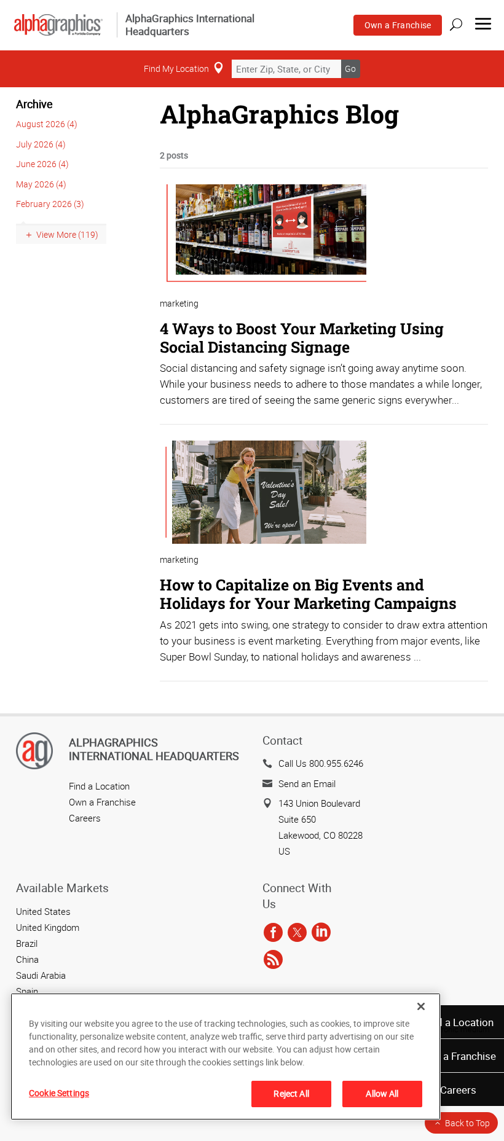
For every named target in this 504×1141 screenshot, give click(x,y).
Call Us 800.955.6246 (320, 763)
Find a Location (458, 1022)
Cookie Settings (59, 1093)
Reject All (291, 1093)
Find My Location (176, 68)
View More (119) (67, 234)
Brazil (26, 943)
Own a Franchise (397, 25)
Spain (27, 991)
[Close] (421, 1006)
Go (350, 68)
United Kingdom (47, 927)
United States (43, 911)
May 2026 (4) (41, 184)
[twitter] (297, 933)
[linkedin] (321, 933)
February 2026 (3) (50, 204)
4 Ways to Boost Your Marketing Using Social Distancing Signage (302, 337)
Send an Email (307, 783)
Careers (458, 1090)
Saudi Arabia (41, 975)
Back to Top (467, 1123)
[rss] (273, 960)
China (27, 959)
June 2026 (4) (42, 164)
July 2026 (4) (41, 144)
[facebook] (273, 933)
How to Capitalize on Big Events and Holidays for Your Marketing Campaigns (308, 593)
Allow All (382, 1093)
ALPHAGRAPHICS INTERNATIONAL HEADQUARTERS (154, 749)
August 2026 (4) (46, 124)
